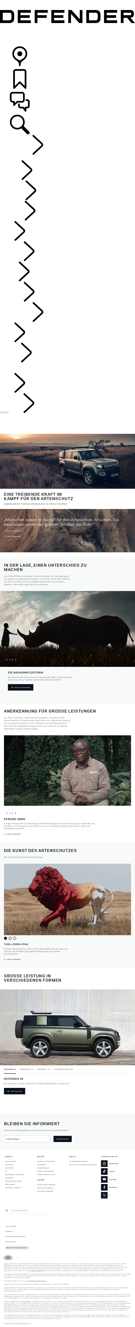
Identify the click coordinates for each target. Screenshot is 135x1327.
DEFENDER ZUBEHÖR (45, 1188)
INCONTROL (41, 1164)
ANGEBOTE (9, 1178)
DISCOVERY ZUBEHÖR (45, 1191)
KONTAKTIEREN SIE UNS (46, 1174)
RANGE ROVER (10, 1161)
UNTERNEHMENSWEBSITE (78, 1161)
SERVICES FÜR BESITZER (46, 1161)
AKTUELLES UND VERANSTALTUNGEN (83, 1164)
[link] (67, 35)
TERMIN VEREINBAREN (45, 1171)
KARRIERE (9, 1231)
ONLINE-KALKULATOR (13, 1181)
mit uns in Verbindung (36, 1270)
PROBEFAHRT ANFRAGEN (14, 1174)
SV (6, 1171)
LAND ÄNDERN (10, 1226)
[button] (67, 1)
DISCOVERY (9, 1168)
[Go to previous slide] (6, 659)
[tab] (5, 938)
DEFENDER (9, 1164)
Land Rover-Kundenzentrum (37, 1281)
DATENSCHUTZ (10, 1241)
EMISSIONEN (10, 1184)
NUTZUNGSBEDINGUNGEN (15, 1236)
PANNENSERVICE (43, 1168)
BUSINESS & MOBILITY (13, 1188)
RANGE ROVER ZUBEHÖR (46, 1184)
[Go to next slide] (15, 659)
